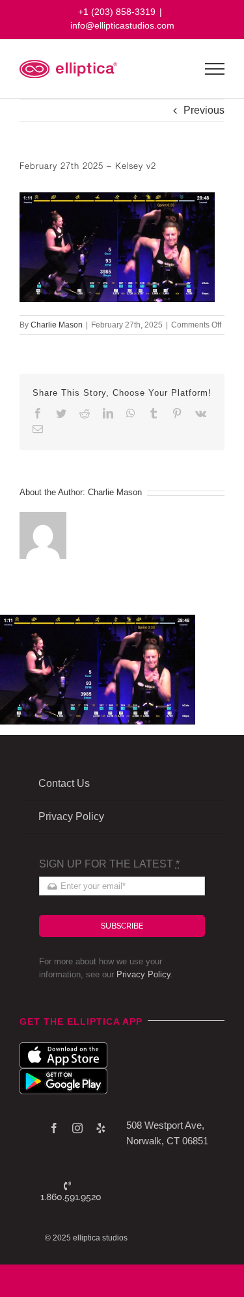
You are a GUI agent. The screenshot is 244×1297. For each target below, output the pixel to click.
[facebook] (54, 1128)
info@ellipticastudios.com (122, 25)
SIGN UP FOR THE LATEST (109, 863)
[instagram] (77, 1128)
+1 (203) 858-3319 (117, 11)
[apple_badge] (63, 1047)
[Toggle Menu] (215, 69)
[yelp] (101, 1128)
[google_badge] (63, 1073)
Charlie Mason (57, 324)
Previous (203, 110)
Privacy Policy (143, 974)
